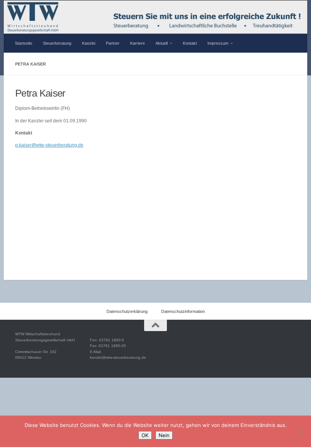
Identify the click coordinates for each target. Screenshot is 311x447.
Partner (112, 43)
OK (145, 435)
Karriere (137, 43)
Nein (164, 435)
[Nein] (301, 431)
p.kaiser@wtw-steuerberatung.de (49, 145)
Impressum (217, 43)
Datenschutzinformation (183, 311)
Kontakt (190, 43)
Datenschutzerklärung (127, 311)
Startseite (23, 43)
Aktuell (162, 43)
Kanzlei (88, 43)
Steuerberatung (57, 43)
